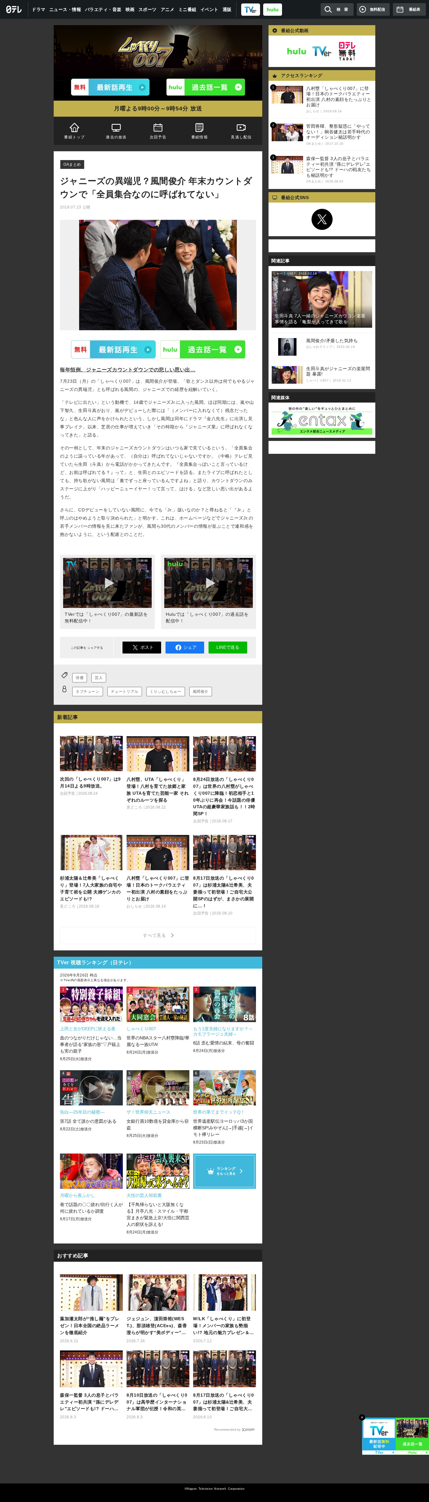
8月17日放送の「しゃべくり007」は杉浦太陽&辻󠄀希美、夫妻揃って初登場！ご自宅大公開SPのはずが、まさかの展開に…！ (223, 1402)
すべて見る (155, 935)
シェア (190, 647)
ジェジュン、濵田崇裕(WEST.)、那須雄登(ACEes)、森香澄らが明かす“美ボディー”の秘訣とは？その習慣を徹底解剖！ (157, 1326)
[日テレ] (14, 9)
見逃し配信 (241, 137)
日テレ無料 (347, 51)
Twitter (322, 219)
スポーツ (147, 9)
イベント (209, 9)
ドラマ (39, 9)
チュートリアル (124, 691)
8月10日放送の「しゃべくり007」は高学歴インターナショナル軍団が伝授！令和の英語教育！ (157, 1402)
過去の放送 (116, 137)
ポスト (147, 647)
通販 (227, 9)
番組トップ (74, 137)
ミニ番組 (187, 9)
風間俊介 (201, 691)
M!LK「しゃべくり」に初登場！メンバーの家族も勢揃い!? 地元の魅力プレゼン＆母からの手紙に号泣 (223, 1326)
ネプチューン (88, 691)
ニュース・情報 (65, 9)
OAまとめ (72, 164)
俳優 (80, 678)
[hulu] (272, 9)
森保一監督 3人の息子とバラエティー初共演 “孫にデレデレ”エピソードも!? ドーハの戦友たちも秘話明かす (89, 1402)
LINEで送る (227, 647)
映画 (130, 9)
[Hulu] (205, 87)
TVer (113, 349)
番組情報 (199, 137)
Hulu (202, 349)
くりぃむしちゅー (166, 691)
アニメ (168, 9)
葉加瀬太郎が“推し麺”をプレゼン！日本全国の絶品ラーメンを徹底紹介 (89, 1325)
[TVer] (250, 9)
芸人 (99, 678)
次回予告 (158, 137)
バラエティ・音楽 (103, 9)
